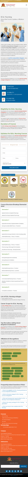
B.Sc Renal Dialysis (6, 419)
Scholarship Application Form (10, 427)
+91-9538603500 (4, 1)
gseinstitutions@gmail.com (7, 0)
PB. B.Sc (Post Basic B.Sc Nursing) (9, 423)
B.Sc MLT (4, 421)
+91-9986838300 (12, 449)
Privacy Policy (14, 475)
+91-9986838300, (17, 0)
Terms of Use (25, 474)
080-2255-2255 (8, 437)
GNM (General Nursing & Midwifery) (10, 417)
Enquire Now (14, 168)
